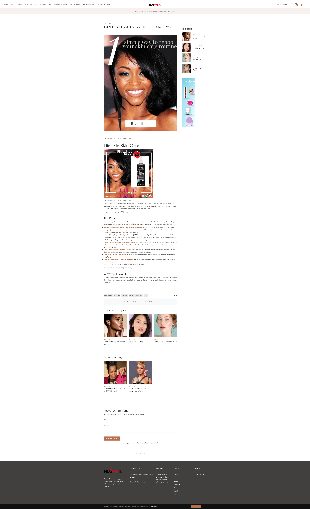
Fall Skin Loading (136, 341)
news (131, 295)
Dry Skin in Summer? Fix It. (165, 341)
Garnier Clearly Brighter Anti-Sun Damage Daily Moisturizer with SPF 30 (127, 227)
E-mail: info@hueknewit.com (138, 482)
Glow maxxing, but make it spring (115, 342)
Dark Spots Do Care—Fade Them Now (138, 389)
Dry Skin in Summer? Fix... (197, 58)
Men (175, 494)
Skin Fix (142, 11)
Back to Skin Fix (141, 454)
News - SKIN (138, 295)
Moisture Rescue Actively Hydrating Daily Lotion (119, 242)
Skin (175, 478)
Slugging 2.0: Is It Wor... (198, 69)
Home (136, 11)
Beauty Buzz (108, 295)
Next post (148, 302)
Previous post (131, 302)
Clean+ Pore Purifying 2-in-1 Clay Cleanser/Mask (119, 250)
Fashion (176, 481)
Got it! (196, 506)
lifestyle (124, 295)
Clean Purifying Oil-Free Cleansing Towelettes (118, 260)
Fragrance (177, 484)
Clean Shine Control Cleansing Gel (115, 255)
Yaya (145, 295)
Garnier (117, 295)
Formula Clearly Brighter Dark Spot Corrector (118, 235)
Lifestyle (176, 491)
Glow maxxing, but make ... (199, 37)
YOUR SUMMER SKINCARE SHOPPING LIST (115, 389)
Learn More (154, 506)
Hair (175, 488)
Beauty (175, 475)
